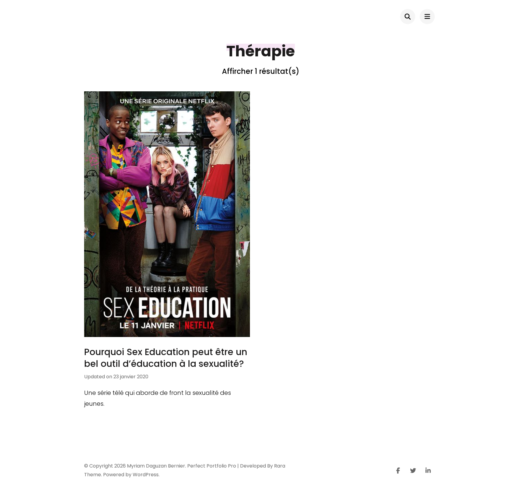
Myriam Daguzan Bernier (156, 465)
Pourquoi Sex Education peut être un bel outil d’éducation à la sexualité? (165, 357)
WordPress (146, 474)
